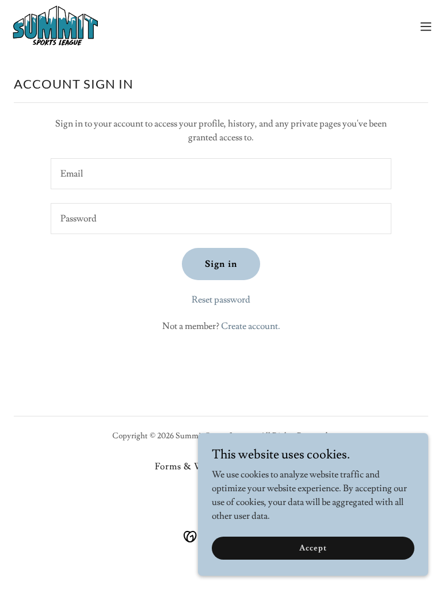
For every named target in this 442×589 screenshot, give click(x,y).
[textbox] (221, 173)
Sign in (221, 264)
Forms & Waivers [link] (192, 466)
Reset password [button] (221, 299)
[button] (425, 26)
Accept (312, 547)
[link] (56, 26)
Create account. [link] (250, 326)
